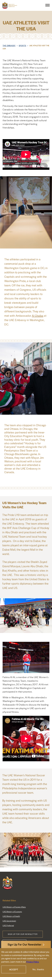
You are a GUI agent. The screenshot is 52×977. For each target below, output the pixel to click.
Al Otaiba (37, 316)
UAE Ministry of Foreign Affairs (14, 907)
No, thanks (38, 969)
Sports (22, 45)
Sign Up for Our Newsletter (23, 934)
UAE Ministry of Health (11, 916)
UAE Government (9, 921)
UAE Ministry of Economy (12, 911)
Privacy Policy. (32, 961)
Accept (13, 969)
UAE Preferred (8, 925)
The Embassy (9, 45)
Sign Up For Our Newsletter (24, 944)
